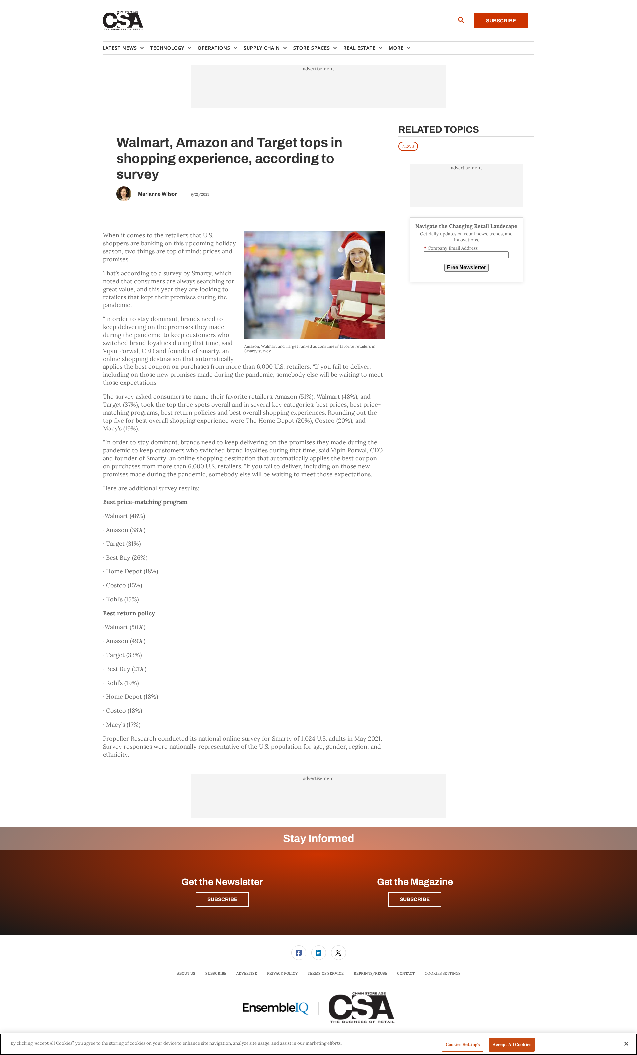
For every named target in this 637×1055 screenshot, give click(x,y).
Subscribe (501, 20)
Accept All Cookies (512, 1044)
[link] (298, 952)
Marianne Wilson (157, 194)
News (408, 145)
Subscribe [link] (215, 973)
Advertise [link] (246, 973)
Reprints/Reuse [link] (370, 973)
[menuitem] (126, 48)
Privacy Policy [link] (282, 973)
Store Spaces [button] (311, 48)
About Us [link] (186, 973)
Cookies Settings (442, 973)
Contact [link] (406, 973)
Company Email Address (451, 248)
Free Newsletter (466, 267)
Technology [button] (167, 48)
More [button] (396, 48)
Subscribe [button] (222, 899)
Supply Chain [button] (262, 48)
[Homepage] (123, 21)
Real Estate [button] (359, 48)
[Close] (626, 1043)
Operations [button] (214, 48)
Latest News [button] (120, 48)
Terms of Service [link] (326, 973)
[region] (318, 1044)
